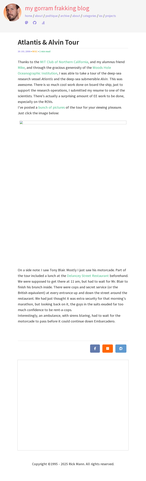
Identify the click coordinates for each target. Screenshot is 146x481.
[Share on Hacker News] (107, 348)
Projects (110, 16)
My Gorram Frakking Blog (57, 8)
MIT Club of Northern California (64, 62)
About (39, 16)
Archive (65, 16)
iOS (101, 16)
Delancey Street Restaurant (88, 275)
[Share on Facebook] (95, 348)
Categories (89, 16)
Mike (21, 67)
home (28, 16)
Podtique (51, 16)
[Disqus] (73, 404)
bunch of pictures (51, 107)
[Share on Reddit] (120, 348)
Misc (34, 51)
